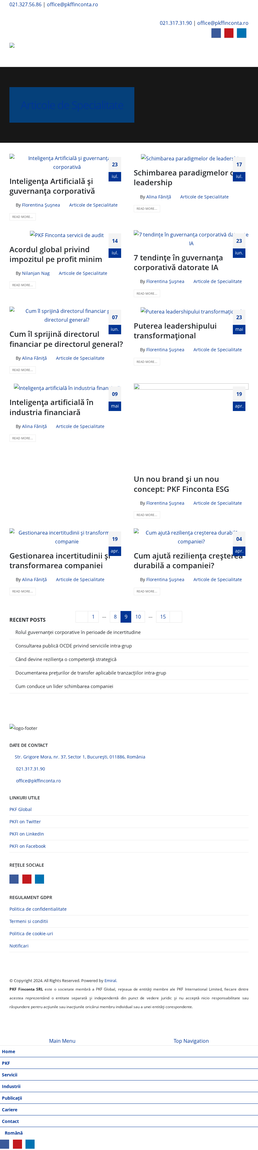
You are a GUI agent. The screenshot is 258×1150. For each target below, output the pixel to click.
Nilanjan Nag (36, 273)
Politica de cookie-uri (31, 933)
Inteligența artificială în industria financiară (51, 407)
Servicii (9, 1075)
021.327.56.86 (25, 4)
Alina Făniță (158, 197)
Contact (10, 1121)
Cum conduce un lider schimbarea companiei (64, 686)
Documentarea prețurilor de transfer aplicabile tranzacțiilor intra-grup (90, 672)
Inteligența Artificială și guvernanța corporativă (52, 186)
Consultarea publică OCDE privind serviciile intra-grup (73, 645)
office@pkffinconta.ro (72, 4)
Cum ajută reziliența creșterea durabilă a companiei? (188, 560)
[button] (14, 14)
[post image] (66, 162)
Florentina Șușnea (41, 205)
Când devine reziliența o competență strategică (65, 659)
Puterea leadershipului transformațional (175, 330)
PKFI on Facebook (27, 846)
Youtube (26, 879)
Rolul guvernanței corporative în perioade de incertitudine (78, 632)
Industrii (11, 1086)
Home (8, 1051)
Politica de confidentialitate (38, 909)
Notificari (19, 946)
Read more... (22, 216)
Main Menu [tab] (62, 1040)
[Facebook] (216, 32)
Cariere (9, 1110)
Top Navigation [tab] (191, 1040)
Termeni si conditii (28, 921)
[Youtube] (228, 32)
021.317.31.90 (176, 22)
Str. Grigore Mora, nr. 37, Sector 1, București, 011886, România (80, 757)
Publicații (12, 1098)
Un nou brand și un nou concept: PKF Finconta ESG (181, 484)
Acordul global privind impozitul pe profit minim (55, 254)
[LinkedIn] (241, 32)
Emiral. (110, 980)
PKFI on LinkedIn (26, 834)
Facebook (14, 879)
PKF (6, 1063)
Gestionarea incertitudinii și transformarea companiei (59, 560)
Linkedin (39, 879)
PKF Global (20, 809)
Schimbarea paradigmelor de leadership (186, 177)
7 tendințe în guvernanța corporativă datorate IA (178, 262)
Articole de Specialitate (93, 205)
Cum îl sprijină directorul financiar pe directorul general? (66, 339)
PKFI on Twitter (25, 822)
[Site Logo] (26, 53)
